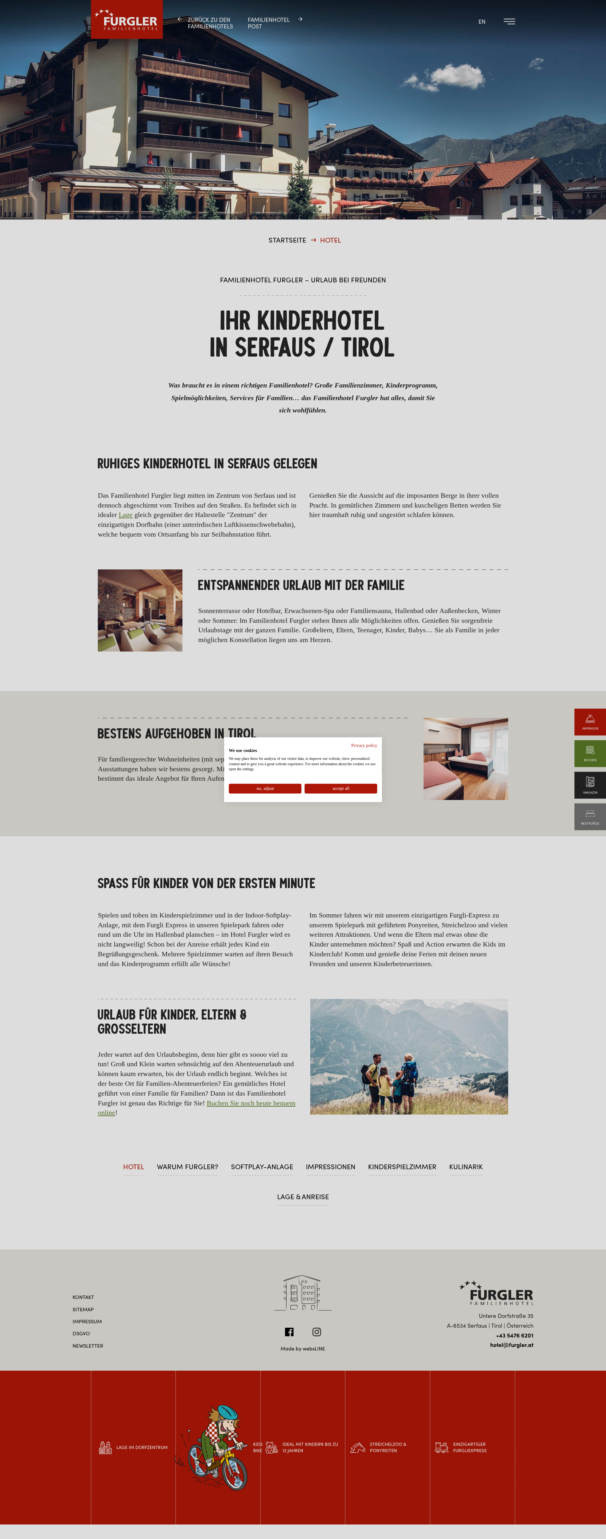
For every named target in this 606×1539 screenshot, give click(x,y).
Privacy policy (364, 745)
